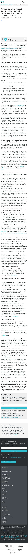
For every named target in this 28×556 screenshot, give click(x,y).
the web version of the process (10, 417)
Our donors (4, 519)
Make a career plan (6, 510)
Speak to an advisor (8, 461)
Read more (14, 137)
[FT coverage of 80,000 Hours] (13, 546)
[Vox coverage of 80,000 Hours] (19, 549)
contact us (5, 530)
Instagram (4, 497)
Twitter (3, 495)
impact (15, 434)
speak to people (7, 357)
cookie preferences (12, 537)
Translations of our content (7, 485)
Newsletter (4, 494)
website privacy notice (9, 536)
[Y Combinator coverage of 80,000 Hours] (14, 553)
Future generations (6, 477)
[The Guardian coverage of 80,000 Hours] (20, 546)
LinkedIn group (5, 498)
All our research (5, 484)
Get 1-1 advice (4, 509)
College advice (5, 481)
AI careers (4, 470)
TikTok (3, 501)
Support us (4, 522)
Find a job (4, 507)
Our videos (4, 493)
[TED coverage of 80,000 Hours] (11, 549)
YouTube (3, 502)
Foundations (4, 475)
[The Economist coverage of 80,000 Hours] (6, 546)
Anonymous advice (6, 479)
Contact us (4, 521)
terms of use (17, 536)
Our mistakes (4, 518)
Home (2, 4)
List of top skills (5, 473)
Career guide (4, 468)
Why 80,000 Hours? (6, 514)
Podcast (3, 490)
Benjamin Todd (5, 17)
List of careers (5, 474)
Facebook (4, 500)
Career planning (8, 4)
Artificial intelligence (6, 478)
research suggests (19, 105)
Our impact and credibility (7, 517)
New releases (4, 482)
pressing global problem (15, 457)
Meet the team (5, 515)
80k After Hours (5, 491)
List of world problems (6, 471)
